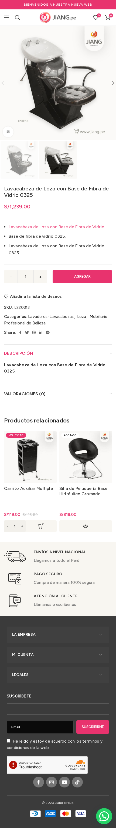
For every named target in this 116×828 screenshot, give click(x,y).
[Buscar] (17, 17)
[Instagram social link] (51, 782)
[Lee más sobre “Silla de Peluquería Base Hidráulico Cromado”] (85, 526)
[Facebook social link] (20, 332)
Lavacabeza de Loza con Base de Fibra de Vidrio (56, 226)
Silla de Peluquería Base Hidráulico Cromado (83, 491)
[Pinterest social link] (33, 332)
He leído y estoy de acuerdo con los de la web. (55, 744)
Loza (81, 316)
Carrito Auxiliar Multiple (28, 488)
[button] (30, 526)
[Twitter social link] (26, 332)
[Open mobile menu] (6, 17)
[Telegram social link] (47, 332)
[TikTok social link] (77, 782)
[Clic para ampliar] (8, 131)
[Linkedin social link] (40, 332)
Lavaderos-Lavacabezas (51, 316)
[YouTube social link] (64, 782)
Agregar (82, 276)
